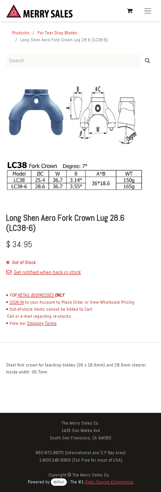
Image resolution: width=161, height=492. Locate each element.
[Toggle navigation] (148, 10)
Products (20, 33)
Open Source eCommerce (109, 482)
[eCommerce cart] (129, 11)
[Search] (147, 60)
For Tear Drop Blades (57, 33)
